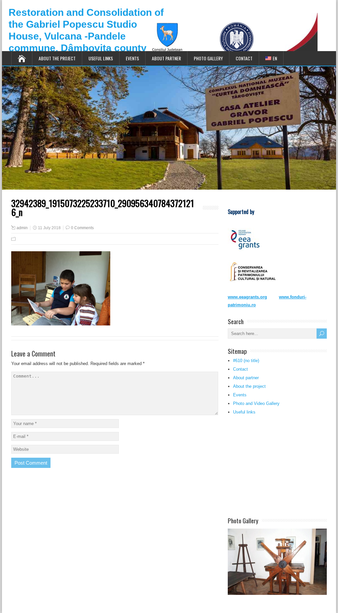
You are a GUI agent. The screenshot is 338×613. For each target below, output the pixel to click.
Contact (244, 58)
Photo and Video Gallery (256, 403)
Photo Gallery (208, 58)
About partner (166, 58)
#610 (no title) (246, 360)
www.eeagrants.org (247, 296)
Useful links (100, 58)
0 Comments (82, 228)
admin (22, 228)
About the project (57, 58)
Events (132, 58)
